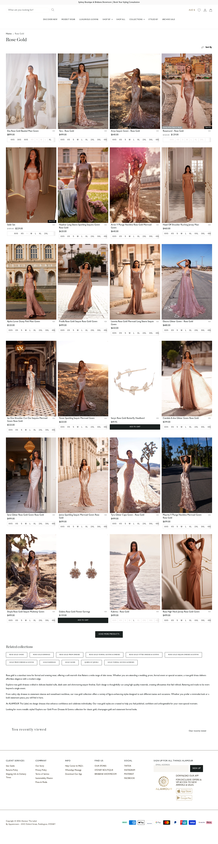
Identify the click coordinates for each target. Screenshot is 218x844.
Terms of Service (42, 774)
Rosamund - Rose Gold (173, 131)
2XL (202, 140)
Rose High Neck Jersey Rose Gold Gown (181, 612)
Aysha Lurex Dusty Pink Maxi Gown (23, 322)
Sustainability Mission (44, 778)
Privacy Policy (41, 770)
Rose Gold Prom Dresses (69, 654)
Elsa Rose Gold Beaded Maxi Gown (23, 131)
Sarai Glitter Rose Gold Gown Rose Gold (25, 515)
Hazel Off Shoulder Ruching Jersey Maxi (181, 225)
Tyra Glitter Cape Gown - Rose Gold (127, 515)
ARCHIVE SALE (168, 20)
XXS (172, 140)
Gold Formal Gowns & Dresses (121, 662)
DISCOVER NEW (50, 20)
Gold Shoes (70, 662)
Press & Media (41, 782)
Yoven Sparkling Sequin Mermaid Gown (77, 418)
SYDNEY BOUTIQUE (104, 770)
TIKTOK (127, 766)
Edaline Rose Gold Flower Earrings (74, 612)
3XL (151, 620)
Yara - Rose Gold (66, 131)
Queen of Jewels (91, 662)
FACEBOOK (129, 778)
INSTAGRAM (129, 770)
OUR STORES (100, 766)
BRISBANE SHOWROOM (106, 774)
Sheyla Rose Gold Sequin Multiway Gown (25, 612)
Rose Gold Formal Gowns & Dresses (104, 654)
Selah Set (11, 225)
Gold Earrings (49, 662)
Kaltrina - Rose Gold (120, 612)
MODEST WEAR (68, 20)
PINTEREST (129, 774)
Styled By (153, 20)
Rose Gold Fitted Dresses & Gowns (144, 654)
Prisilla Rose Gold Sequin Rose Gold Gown (78, 322)
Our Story (39, 766)
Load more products (109, 634)
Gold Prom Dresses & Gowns (21, 662)
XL (196, 140)
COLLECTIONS (136, 20)
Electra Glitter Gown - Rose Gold (178, 322)
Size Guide (10, 766)
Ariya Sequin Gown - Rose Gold (125, 131)
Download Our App (73, 774)
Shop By (107, 20)
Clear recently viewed (197, 731)
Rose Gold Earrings (41, 654)
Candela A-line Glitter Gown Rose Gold (181, 418)
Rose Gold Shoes (16, 654)
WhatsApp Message (73, 770)
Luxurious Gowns (88, 20)
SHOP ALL (120, 20)
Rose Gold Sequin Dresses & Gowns (183, 654)
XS (32, 140)
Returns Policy (12, 770)
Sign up (196, 769)
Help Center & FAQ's (74, 766)
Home (9, 34)
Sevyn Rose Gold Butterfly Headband (128, 418)
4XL (157, 620)
